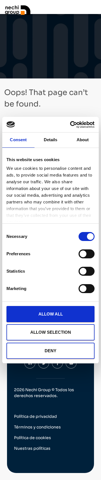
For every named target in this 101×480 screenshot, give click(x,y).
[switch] (87, 253)
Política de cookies (32, 437)
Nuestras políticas (32, 448)
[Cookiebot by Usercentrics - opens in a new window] (71, 124)
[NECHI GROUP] (19, 10)
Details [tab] (51, 139)
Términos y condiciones (37, 427)
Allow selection (50, 332)
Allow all (50, 314)
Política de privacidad (35, 416)
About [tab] (83, 139)
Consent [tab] (18, 139)
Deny (50, 350)
